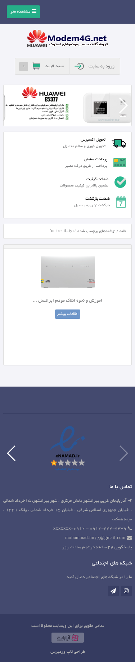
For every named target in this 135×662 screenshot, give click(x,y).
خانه (123, 231)
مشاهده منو (20, 11)
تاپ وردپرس (61, 651)
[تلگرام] (113, 591)
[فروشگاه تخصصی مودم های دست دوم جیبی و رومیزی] (67, 39)
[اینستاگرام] (126, 591)
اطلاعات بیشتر (67, 314)
